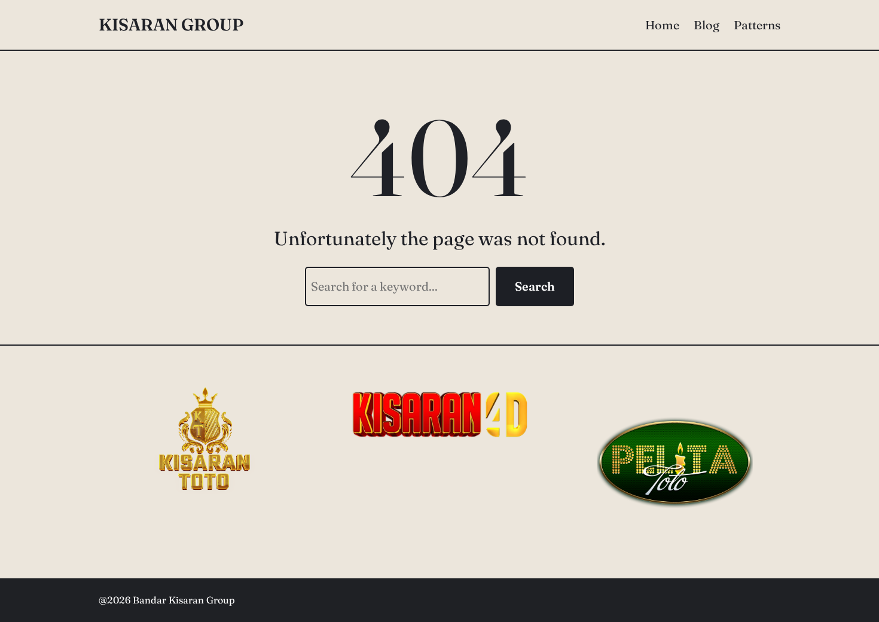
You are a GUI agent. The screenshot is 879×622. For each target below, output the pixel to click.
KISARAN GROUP (171, 24)
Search (535, 286)
